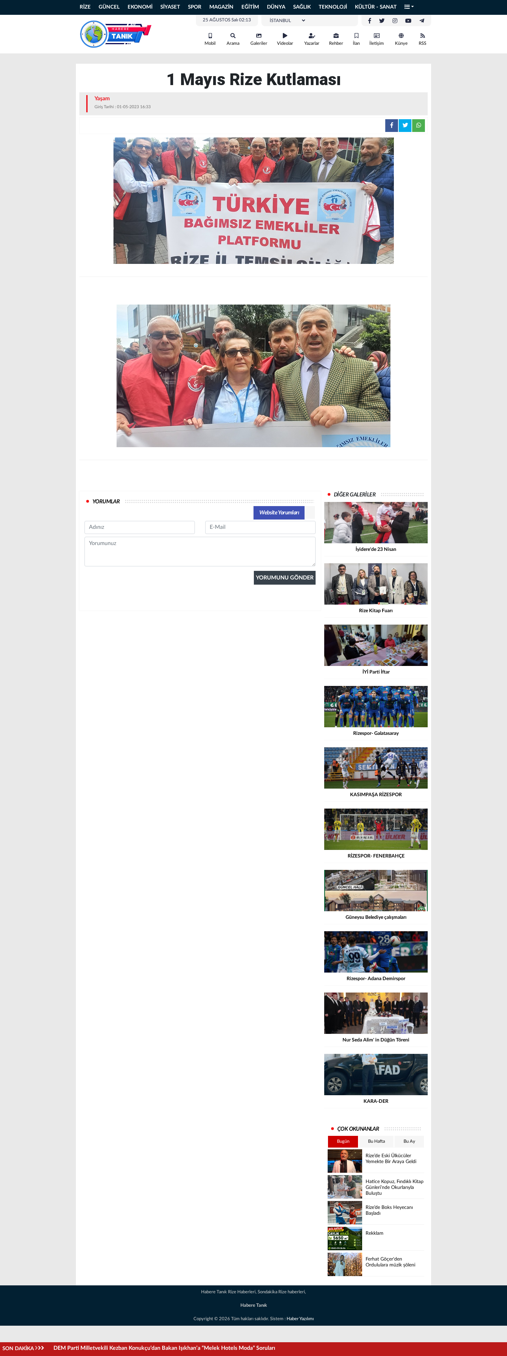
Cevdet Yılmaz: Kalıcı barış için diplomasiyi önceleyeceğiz (122, 1348)
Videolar (285, 43)
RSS (422, 43)
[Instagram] (395, 21)
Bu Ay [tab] (409, 1141)
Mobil (210, 43)
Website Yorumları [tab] (279, 512)
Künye (401, 43)
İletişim (376, 43)
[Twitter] (382, 21)
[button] (409, 7)
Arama (233, 43)
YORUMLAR (106, 501)
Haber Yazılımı (300, 1319)
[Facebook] (370, 21)
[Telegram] (422, 21)
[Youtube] (408, 21)
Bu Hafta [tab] (376, 1141)
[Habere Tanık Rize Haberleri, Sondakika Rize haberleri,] (115, 34)
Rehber (336, 43)
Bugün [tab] (343, 1141)
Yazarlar (311, 43)
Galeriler (258, 43)
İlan (356, 43)
